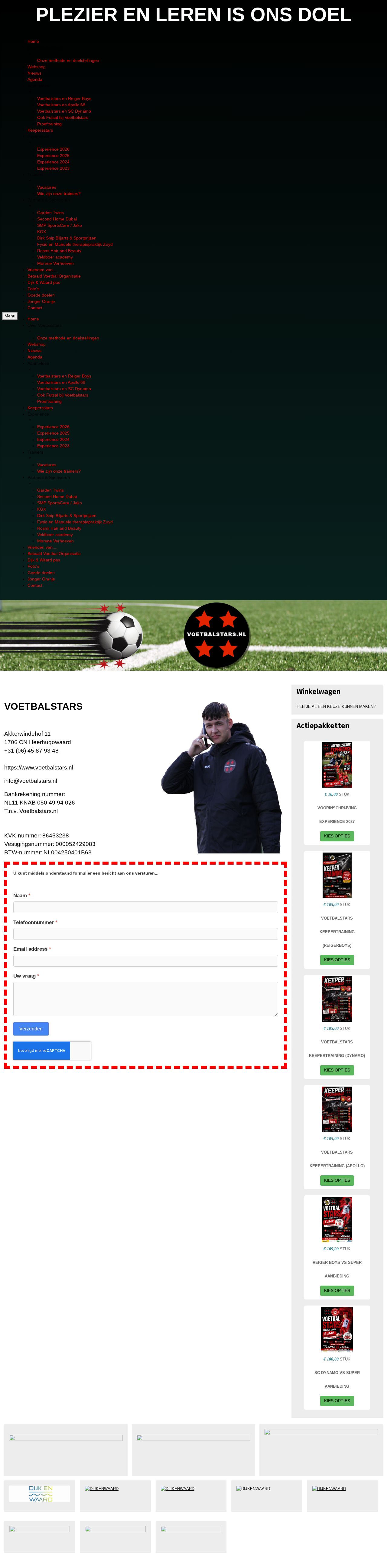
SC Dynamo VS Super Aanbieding (337, 1379)
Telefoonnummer (35, 922)
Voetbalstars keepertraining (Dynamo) (337, 1049)
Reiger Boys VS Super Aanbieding (337, 1269)
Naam (22, 895)
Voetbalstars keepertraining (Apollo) (337, 1159)
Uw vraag (26, 976)
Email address (32, 949)
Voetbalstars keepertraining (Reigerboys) (337, 932)
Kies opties (337, 836)
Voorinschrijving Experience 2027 (337, 815)
